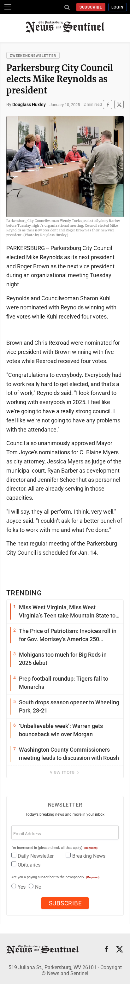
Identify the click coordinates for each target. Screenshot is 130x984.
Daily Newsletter (36, 856)
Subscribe (91, 7)
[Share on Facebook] (107, 105)
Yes (22, 887)
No (38, 887)
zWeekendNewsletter (33, 56)
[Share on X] (119, 105)
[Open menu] (8, 7)
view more (63, 772)
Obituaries (29, 865)
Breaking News (88, 856)
